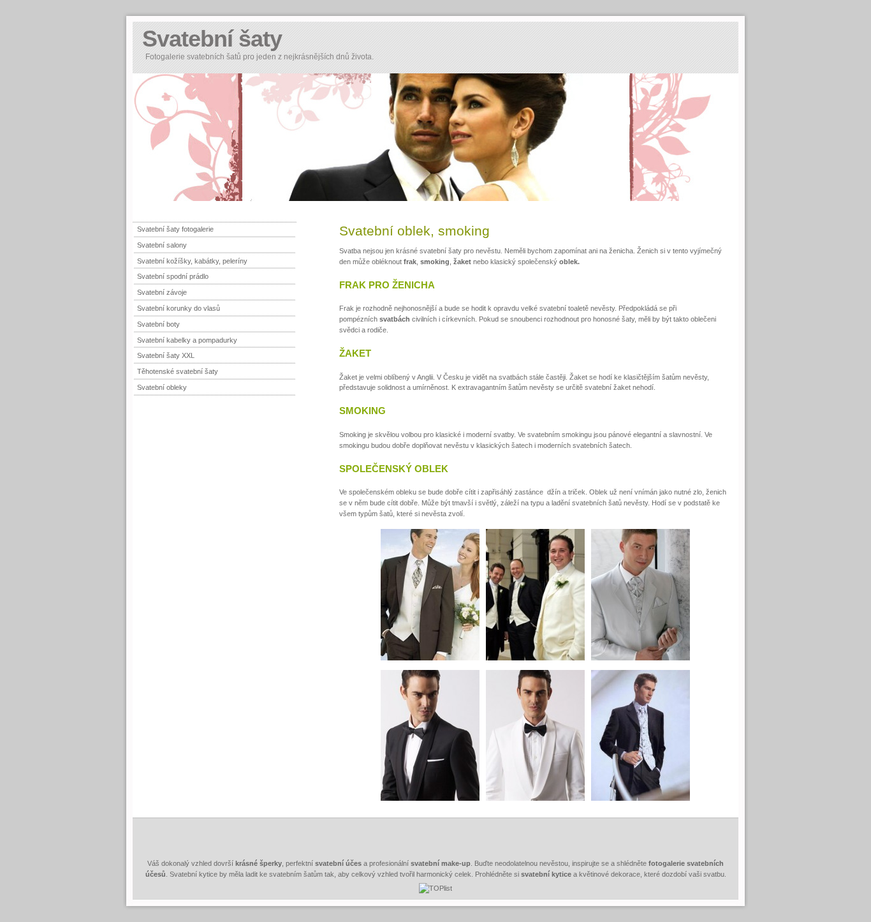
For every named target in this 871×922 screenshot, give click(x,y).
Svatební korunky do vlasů (178, 308)
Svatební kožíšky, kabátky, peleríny (192, 261)
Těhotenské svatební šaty (177, 371)
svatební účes (338, 863)
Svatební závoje (162, 292)
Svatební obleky (162, 387)
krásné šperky (258, 863)
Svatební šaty (212, 39)
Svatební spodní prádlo (173, 276)
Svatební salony (162, 245)
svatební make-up (441, 863)
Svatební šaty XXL (165, 355)
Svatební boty (158, 324)
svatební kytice (546, 874)
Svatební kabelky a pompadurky (187, 340)
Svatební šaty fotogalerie (175, 229)
